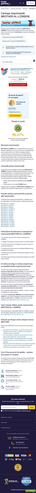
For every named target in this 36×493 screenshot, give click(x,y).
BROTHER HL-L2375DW (7, 212)
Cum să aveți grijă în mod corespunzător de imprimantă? (17, 338)
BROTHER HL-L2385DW (7, 216)
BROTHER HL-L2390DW (7, 217)
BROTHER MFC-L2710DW (7, 223)
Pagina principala (5, 8)
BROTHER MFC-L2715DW (7, 224)
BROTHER (25, 8)
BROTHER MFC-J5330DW (7, 221)
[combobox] (16, 62)
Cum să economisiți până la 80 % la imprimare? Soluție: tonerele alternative (18, 52)
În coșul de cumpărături (19, 84)
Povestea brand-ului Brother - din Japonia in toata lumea (17, 330)
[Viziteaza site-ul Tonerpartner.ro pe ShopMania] (26, 481)
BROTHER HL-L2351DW (7, 205)
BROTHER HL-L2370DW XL (8, 209)
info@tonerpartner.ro (15, 112)
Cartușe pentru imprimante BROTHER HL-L (14, 41)
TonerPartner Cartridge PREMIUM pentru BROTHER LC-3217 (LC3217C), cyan (21, 69)
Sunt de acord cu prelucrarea (17, 410)
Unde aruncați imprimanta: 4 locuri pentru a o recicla (16, 347)
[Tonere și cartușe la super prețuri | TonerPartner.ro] (5, 3)
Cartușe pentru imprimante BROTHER (12, 37)
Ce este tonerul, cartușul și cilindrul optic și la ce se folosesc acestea (19, 47)
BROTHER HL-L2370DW (7, 210)
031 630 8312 (12, 108)
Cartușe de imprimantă (16, 8)
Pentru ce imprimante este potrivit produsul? (18, 77)
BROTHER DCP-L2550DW (7, 204)
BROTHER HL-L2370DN (7, 207)
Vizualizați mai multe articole (8, 56)
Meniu (32, 3)
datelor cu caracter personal (24, 410)
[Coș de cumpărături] (23, 3)
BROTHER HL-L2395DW (7, 219)
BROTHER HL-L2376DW (7, 214)
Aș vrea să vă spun (15, 115)
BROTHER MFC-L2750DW (7, 226)
